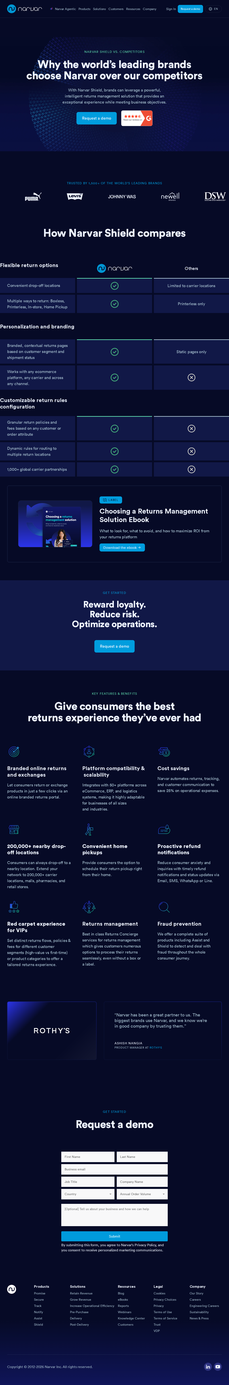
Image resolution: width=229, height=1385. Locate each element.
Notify (38, 1312)
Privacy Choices (165, 1300)
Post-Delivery (79, 1325)
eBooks (123, 1300)
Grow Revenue (80, 1300)
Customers (125, 1325)
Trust (157, 1325)
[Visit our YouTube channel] (218, 1367)
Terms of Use (163, 1312)
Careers (195, 1300)
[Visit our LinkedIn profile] (208, 1367)
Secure (39, 1300)
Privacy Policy (145, 1245)
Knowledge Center (131, 1318)
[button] (50, 1288)
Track (37, 1306)
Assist (38, 1318)
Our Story (196, 1293)
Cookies (159, 1293)
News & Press (199, 1318)
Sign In (171, 8)
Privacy (159, 1306)
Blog (121, 1293)
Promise (39, 1293)
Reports (123, 1306)
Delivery (76, 1318)
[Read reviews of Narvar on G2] (137, 117)
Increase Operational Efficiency (92, 1306)
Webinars (124, 1312)
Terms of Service (165, 1318)
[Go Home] (11, 1309)
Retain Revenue (81, 1293)
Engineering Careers (204, 1306)
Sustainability (199, 1312)
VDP (157, 1331)
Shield (38, 1325)
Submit (114, 1236)
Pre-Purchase (79, 1312)
